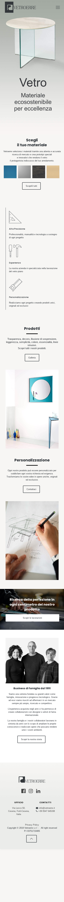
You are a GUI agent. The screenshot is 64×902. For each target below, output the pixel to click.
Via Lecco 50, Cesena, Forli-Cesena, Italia (18, 811)
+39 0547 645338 (46, 811)
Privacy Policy (32, 825)
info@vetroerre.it (47, 808)
